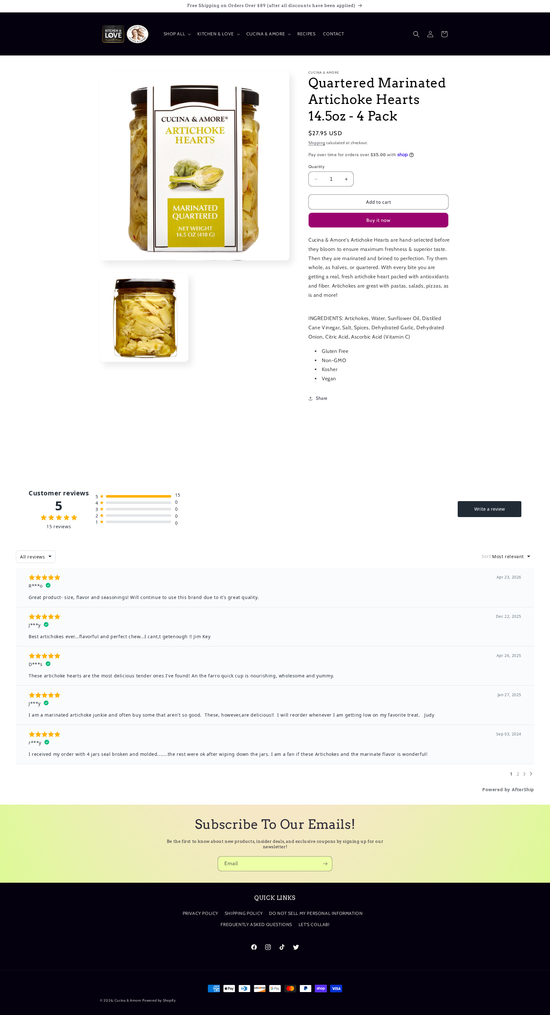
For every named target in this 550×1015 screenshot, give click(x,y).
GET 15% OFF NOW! (275, 530)
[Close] (358, 449)
